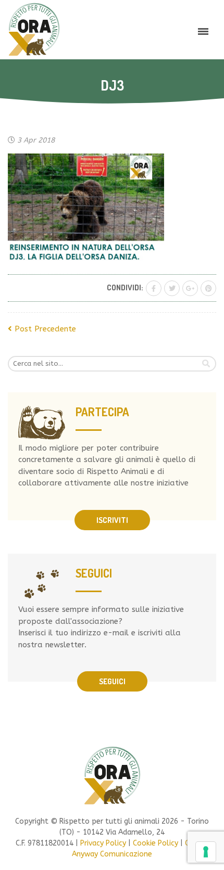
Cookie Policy (155, 843)
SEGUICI (112, 681)
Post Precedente (44, 329)
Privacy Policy (103, 843)
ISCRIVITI (112, 520)
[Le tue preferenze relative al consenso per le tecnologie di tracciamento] (206, 852)
